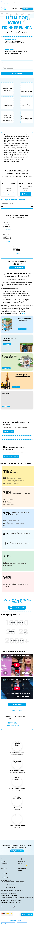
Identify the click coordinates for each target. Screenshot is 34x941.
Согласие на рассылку (22, 921)
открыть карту (8, 431)
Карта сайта (3, 923)
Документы (4, 868)
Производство (22, 868)
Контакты (3, 861)
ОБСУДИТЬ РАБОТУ (17, 73)
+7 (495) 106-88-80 (16, 8)
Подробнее (22, 329)
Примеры (20, 870)
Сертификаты (21, 859)
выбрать (8, 194)
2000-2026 (5, 3)
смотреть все (17, 704)
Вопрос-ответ (22, 861)
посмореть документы (11, 456)
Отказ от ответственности (16, 920)
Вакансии (3, 866)
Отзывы (20, 866)
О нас (2, 859)
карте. (23, 313)
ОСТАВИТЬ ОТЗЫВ (18, 607)
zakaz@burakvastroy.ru (9, 887)
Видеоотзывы (21, 863)
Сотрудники (4, 863)
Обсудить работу (17, 851)
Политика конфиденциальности (8, 921)
